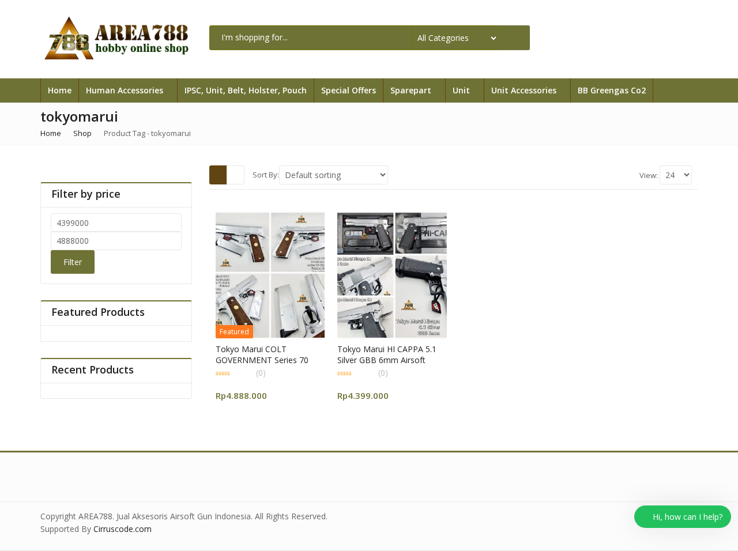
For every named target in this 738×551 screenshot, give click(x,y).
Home (59, 90)
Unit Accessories (525, 90)
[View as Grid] (218, 174)
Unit (462, 90)
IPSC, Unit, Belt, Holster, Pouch (245, 90)
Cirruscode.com (122, 528)
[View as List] (235, 174)
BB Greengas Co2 (612, 90)
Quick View (274, 348)
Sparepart (412, 90)
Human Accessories (125, 90)
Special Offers (348, 90)
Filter (72, 261)
